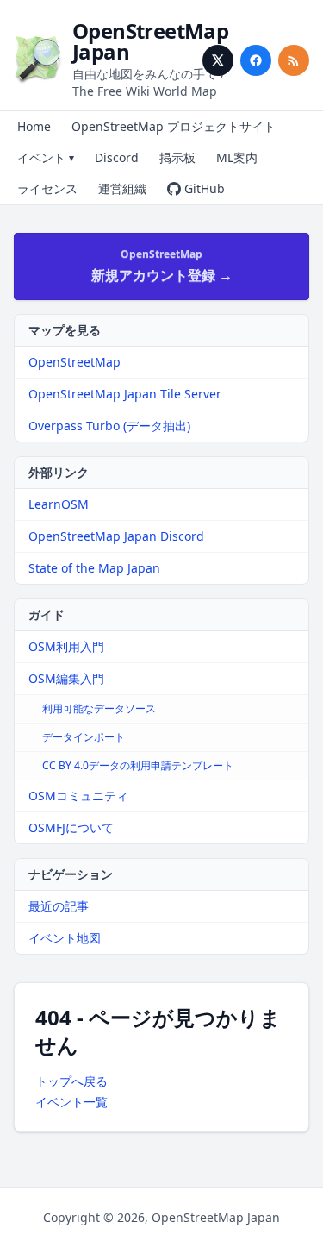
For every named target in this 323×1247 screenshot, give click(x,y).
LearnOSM (58, 504)
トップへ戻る (71, 1081)
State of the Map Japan (94, 568)
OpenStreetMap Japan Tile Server (124, 393)
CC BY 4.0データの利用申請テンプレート (137, 765)
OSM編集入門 (66, 678)
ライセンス (47, 188)
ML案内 (237, 157)
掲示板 (177, 157)
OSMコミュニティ (78, 795)
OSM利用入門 (66, 646)
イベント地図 (64, 938)
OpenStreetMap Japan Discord (116, 536)
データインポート (83, 737)
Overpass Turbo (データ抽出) (109, 425)
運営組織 (122, 188)
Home (34, 126)
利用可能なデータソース (99, 708)
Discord (117, 157)
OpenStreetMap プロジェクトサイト (173, 126)
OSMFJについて (71, 827)
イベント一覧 (71, 1101)
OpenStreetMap (74, 362)
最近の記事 (58, 906)
